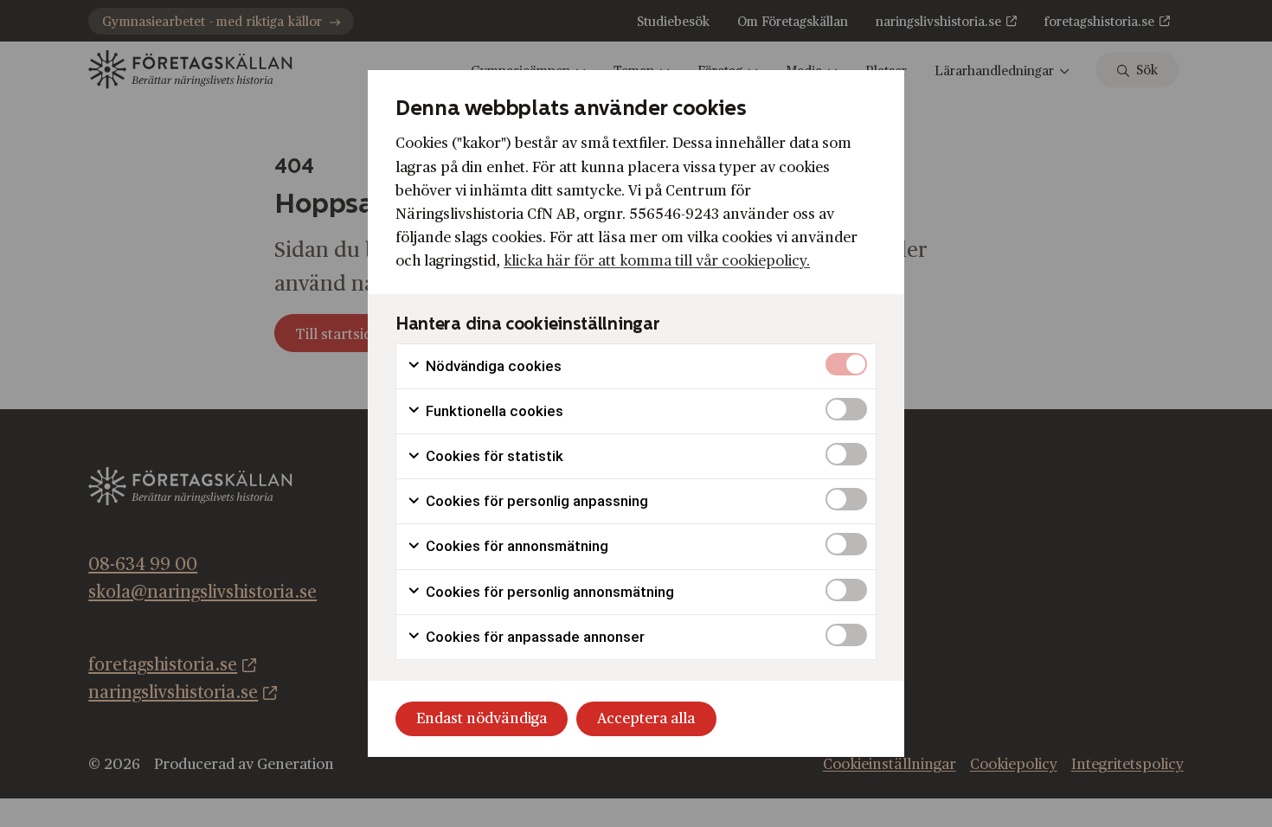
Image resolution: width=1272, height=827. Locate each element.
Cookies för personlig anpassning (535, 501)
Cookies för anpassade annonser (533, 636)
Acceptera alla (646, 718)
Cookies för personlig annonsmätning (548, 591)
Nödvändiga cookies (492, 366)
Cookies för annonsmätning (515, 546)
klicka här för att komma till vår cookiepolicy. (657, 260)
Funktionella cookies (492, 411)
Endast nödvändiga (481, 718)
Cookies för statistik (492, 456)
